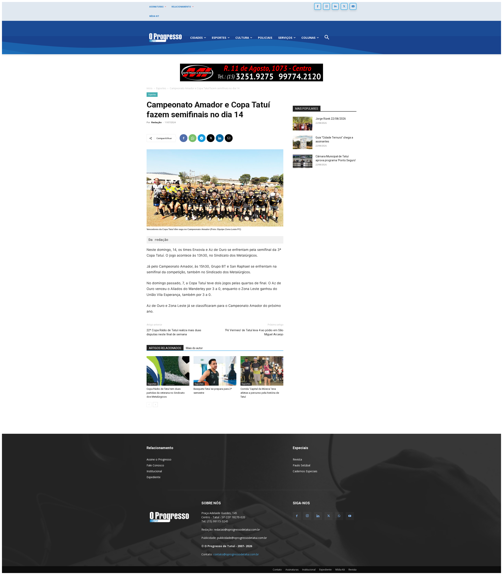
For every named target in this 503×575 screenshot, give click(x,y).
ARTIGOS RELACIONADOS (165, 348)
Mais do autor (194, 348)
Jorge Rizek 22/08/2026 (331, 118)
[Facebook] (317, 6)
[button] (327, 37)
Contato (277, 569)
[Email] (229, 138)
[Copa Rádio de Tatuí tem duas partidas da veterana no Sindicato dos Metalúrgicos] (168, 371)
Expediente (154, 477)
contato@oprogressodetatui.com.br (236, 554)
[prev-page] (149, 404)
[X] (344, 6)
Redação (156, 122)
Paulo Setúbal (301, 465)
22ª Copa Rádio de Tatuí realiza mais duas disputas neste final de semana (174, 332)
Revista (297, 459)
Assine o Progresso (159, 459)
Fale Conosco (155, 465)
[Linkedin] (335, 6)
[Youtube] (353, 6)
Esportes (161, 88)
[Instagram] (326, 6)
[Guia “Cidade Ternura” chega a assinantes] (302, 142)
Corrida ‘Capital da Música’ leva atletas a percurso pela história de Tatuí (259, 392)
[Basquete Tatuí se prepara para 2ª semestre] (215, 371)
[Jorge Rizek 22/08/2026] (302, 123)
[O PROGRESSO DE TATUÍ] (165, 37)
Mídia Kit (340, 569)
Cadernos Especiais (305, 471)
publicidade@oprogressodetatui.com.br (242, 538)
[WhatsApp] (192, 138)
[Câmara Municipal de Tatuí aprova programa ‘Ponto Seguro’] (302, 161)
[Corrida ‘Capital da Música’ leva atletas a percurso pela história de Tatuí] (261, 371)
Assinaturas (291, 569)
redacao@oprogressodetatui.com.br (237, 529)
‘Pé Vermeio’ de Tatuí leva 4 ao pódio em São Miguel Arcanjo (254, 332)
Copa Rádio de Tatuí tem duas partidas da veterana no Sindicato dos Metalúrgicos (166, 392)
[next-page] (155, 404)
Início (149, 88)
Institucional (154, 471)
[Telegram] (202, 138)
